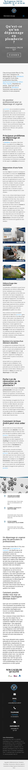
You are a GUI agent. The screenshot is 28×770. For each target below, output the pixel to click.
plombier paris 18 (11, 752)
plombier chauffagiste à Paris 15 (11, 748)
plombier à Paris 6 (19, 741)
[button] (15, 483)
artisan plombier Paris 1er (9, 739)
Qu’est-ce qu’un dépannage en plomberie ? (14, 34)
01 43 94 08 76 (19, 4)
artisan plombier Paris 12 (11, 745)
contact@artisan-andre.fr (14, 703)
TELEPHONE (15, 712)
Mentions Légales (20, 764)
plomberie (20, 76)
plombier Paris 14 (18, 746)
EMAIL (15, 699)
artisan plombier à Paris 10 (9, 743)
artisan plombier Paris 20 (11, 754)
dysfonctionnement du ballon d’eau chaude (13, 83)
